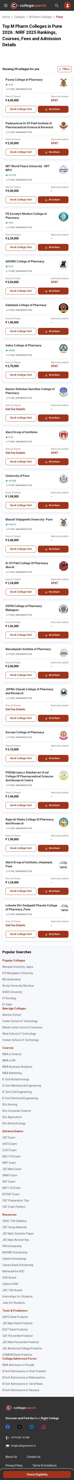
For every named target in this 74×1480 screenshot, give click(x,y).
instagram (43, 1427)
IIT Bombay (9, 998)
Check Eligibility (37, 1474)
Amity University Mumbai (18, 985)
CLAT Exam (9, 1150)
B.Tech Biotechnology (15, 1079)
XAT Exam (8, 1181)
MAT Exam (9, 1162)
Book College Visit (21, 109)
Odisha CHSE (10, 1283)
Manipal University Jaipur (18, 966)
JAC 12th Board (12, 1290)
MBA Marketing (12, 1073)
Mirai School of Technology (19, 1033)
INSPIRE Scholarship (14, 1252)
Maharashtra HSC (13, 1271)
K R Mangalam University (17, 973)
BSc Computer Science (16, 1110)
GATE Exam (9, 1143)
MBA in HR (8, 1060)
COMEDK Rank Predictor (17, 1354)
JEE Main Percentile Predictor (20, 1342)
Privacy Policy (14, 1465)
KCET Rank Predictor (15, 1329)
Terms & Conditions (44, 1465)
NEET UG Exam (11, 1187)
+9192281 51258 (20, 1437)
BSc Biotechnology (14, 1123)
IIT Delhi (7, 1004)
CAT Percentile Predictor (17, 1335)
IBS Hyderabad (11, 979)
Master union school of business (22, 1027)
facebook (7, 1427)
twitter (19, 1427)
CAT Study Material (14, 1227)
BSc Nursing (9, 1104)
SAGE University (12, 992)
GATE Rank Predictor (15, 1317)
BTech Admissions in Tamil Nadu (22, 1383)
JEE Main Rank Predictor (17, 1323)
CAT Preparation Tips (15, 1200)
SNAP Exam (9, 1175)
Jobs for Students (13, 1302)
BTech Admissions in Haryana (20, 1390)
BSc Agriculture (12, 1117)
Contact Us (33, 1456)
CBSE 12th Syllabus (14, 1221)
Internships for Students (17, 1296)
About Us (11, 1456)
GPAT (54, 100)
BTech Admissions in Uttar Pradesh (24, 1371)
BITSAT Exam (11, 1194)
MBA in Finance (12, 1054)
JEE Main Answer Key (15, 1239)
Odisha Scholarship (14, 1258)
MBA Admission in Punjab (18, 1365)
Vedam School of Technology (20, 1040)
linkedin (31, 1427)
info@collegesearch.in (23, 1445)
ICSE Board (9, 1277)
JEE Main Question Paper (18, 1233)
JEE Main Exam (12, 1169)
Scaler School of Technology (20, 1021)
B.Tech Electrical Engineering (20, 1098)
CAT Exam (8, 1137)
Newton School (11, 1014)
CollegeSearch (28, 5)
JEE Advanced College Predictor (22, 1348)
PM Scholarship (12, 1246)
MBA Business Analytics (17, 1066)
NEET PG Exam (11, 1156)
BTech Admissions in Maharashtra (23, 1377)
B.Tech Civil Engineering (17, 1091)
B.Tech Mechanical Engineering (21, 1085)
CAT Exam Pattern (13, 1206)
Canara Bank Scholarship (18, 1265)
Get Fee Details (15, 409)
